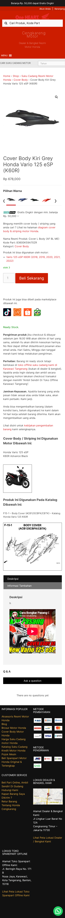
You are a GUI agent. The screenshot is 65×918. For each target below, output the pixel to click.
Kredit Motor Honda (13, 750)
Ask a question (32, 680)
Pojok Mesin (9, 754)
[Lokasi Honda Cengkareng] (48, 803)
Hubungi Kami (10, 790)
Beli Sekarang (31, 278)
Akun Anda (45, 8)
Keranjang (60, 8)
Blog (4, 724)
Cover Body (21, 79)
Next (55, 200)
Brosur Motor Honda (14, 727)
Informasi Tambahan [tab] (19, 585)
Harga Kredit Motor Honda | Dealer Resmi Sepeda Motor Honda (32, 16)
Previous (4, 200)
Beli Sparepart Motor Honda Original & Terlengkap (14, 761)
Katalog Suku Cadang (14, 746)
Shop (16, 76)
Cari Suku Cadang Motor (15, 63)
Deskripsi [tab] (12, 578)
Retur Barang (9, 801)
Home (6, 76)
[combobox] (32, 23)
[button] (4, 55)
